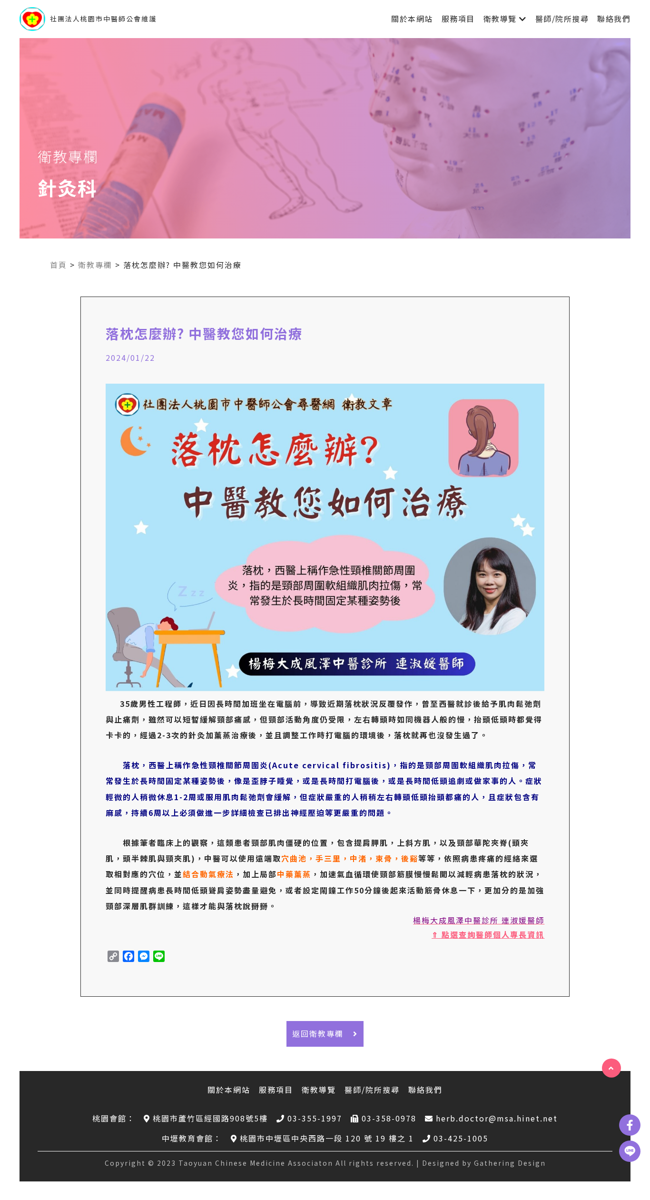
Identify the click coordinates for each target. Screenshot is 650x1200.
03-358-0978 (389, 1118)
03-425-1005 (460, 1138)
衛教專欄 (95, 264)
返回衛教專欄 (318, 1033)
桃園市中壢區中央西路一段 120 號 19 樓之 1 (327, 1138)
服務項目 (458, 18)
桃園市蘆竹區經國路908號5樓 (210, 1118)
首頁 (58, 264)
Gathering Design (510, 1163)
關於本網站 (412, 18)
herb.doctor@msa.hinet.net (497, 1118)
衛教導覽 (500, 18)
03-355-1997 (314, 1118)
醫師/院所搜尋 (562, 18)
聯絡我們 (613, 18)
